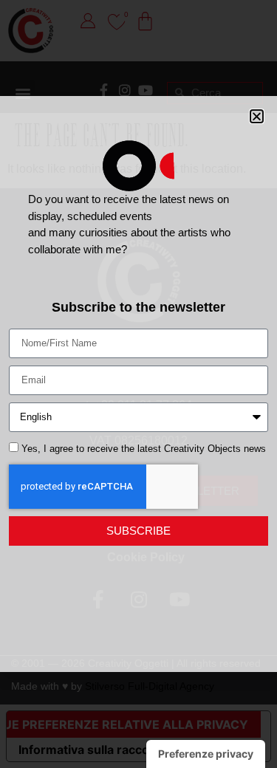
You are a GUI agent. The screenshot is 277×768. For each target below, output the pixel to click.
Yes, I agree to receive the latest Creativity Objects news (143, 448)
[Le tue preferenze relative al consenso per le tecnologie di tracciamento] (205, 754)
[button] (256, 116)
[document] (138, 384)
